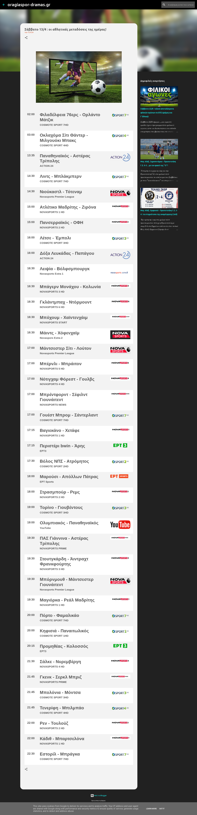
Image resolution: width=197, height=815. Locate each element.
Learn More (151, 809)
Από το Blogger (100, 796)
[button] (26, 38)
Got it (161, 809)
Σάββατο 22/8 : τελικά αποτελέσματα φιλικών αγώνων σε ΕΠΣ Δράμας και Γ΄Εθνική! (157, 113)
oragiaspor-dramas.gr (29, 4)
